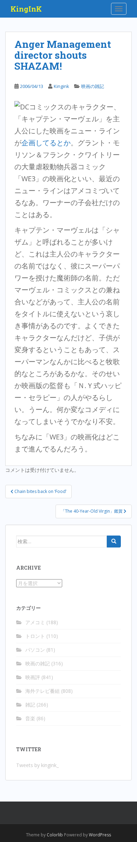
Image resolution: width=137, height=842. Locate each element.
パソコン (35, 649)
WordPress (100, 835)
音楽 (30, 718)
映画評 (32, 677)
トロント (35, 636)
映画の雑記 (92, 86)
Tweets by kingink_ (37, 765)
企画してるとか (46, 142)
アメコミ (35, 622)
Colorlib (55, 835)
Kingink (61, 86)
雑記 (30, 704)
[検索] (114, 541)
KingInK (26, 8)
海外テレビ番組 (42, 691)
